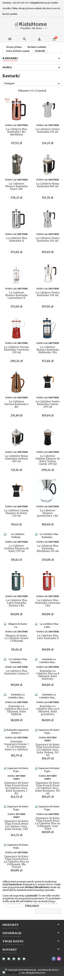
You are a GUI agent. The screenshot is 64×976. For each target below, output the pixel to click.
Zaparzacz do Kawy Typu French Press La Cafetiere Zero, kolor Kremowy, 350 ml (47, 788)
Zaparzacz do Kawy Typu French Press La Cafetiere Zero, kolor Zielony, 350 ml (47, 750)
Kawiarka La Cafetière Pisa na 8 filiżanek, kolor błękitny (16, 710)
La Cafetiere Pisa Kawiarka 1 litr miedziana (16, 132)
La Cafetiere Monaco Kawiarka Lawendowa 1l (16, 295)
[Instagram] (59, 959)
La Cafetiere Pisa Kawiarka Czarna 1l (16, 672)
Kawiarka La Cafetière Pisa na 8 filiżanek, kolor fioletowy (47, 674)
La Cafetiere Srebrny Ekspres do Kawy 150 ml (16, 548)
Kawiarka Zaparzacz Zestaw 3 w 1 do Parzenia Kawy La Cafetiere (16, 745)
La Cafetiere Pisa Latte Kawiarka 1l (48, 637)
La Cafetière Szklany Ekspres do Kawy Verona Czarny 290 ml (47, 459)
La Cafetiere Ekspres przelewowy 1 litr (47, 513)
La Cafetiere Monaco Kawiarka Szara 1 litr (16, 186)
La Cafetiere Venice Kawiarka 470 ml (48, 130)
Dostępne (32, 84)
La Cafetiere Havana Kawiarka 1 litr (16, 404)
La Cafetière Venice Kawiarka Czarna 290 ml (48, 404)
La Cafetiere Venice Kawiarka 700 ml (48, 294)
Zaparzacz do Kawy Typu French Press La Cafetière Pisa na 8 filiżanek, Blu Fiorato (16, 862)
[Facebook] (54, 959)
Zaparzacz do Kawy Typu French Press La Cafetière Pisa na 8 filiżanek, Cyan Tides (47, 823)
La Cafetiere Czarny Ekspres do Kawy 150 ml (16, 513)
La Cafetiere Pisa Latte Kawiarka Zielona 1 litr (16, 603)
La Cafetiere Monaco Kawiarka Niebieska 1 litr (47, 349)
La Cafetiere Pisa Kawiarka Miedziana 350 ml (48, 548)
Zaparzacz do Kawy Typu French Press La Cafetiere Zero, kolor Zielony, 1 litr (16, 825)
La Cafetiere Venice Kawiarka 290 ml (48, 239)
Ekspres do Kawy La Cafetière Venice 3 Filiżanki (16, 638)
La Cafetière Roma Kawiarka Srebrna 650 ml (16, 458)
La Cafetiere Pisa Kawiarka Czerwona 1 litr (47, 603)
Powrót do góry (48, 911)
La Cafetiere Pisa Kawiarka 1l (16, 239)
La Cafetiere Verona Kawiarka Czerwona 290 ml (16, 349)
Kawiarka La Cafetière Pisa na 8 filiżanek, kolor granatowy (47, 710)
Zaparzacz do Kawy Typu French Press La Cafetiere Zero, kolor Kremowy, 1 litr (16, 788)
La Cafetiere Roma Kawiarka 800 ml (47, 185)
